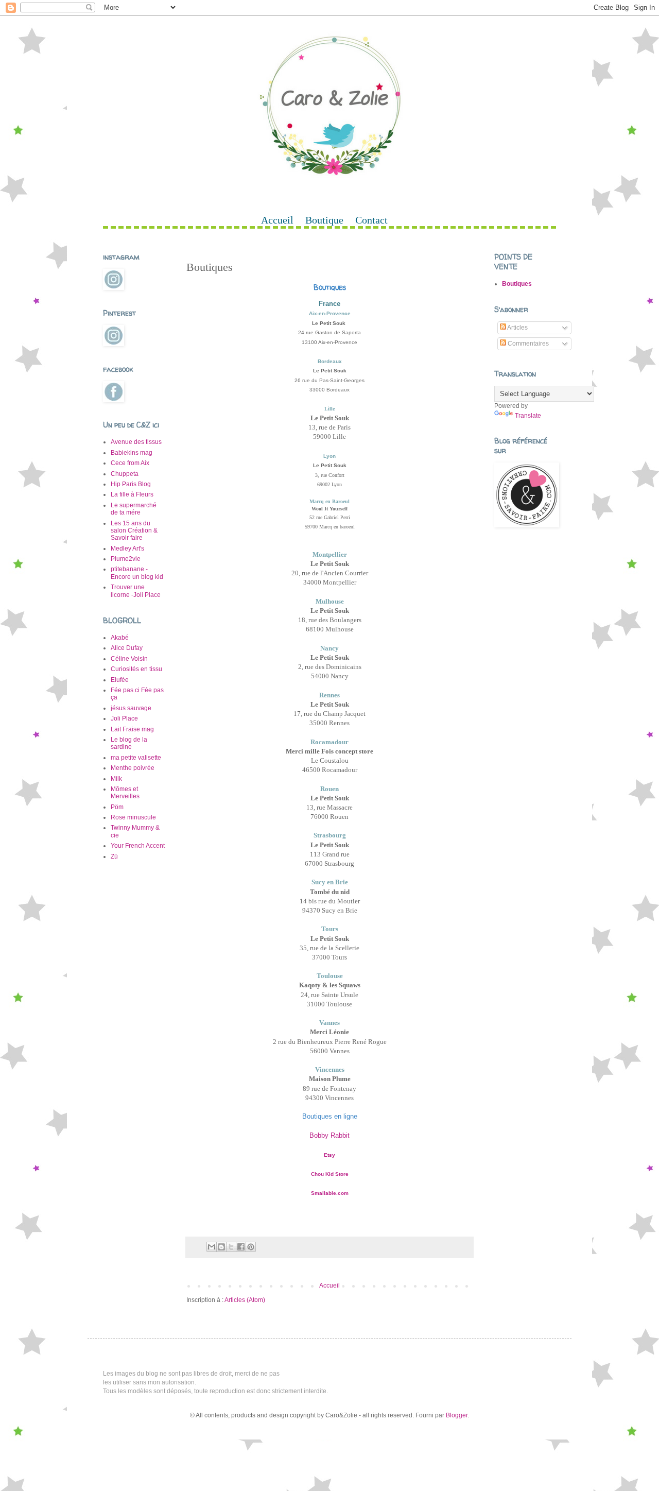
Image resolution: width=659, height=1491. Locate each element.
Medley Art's (127, 548)
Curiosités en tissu (136, 669)
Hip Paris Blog (131, 484)
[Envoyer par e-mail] (211, 1247)
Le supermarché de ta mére (134, 509)
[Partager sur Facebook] (241, 1247)
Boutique (324, 220)
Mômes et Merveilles (125, 792)
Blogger (456, 1415)
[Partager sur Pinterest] (251, 1247)
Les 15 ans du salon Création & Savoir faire (134, 531)
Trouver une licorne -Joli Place (136, 591)
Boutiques (517, 283)
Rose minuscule (133, 817)
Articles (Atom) (244, 1300)
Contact (371, 220)
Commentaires (527, 343)
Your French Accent (138, 845)
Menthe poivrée (132, 768)
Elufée (120, 679)
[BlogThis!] (221, 1247)
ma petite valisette (136, 757)
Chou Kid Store (330, 1174)
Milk (116, 778)
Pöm (117, 807)
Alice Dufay (127, 648)
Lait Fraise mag (132, 729)
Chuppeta (124, 473)
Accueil (277, 220)
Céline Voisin (129, 658)
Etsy (329, 1155)
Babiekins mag (131, 452)
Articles (517, 327)
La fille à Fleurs (132, 494)
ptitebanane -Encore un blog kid (137, 572)
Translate (528, 415)
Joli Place (124, 718)
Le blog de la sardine (129, 743)
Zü (114, 856)
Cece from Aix (130, 463)
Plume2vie (126, 558)
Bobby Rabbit (329, 1135)
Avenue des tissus (136, 441)
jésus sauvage (131, 708)
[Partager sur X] (231, 1247)
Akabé (120, 637)
